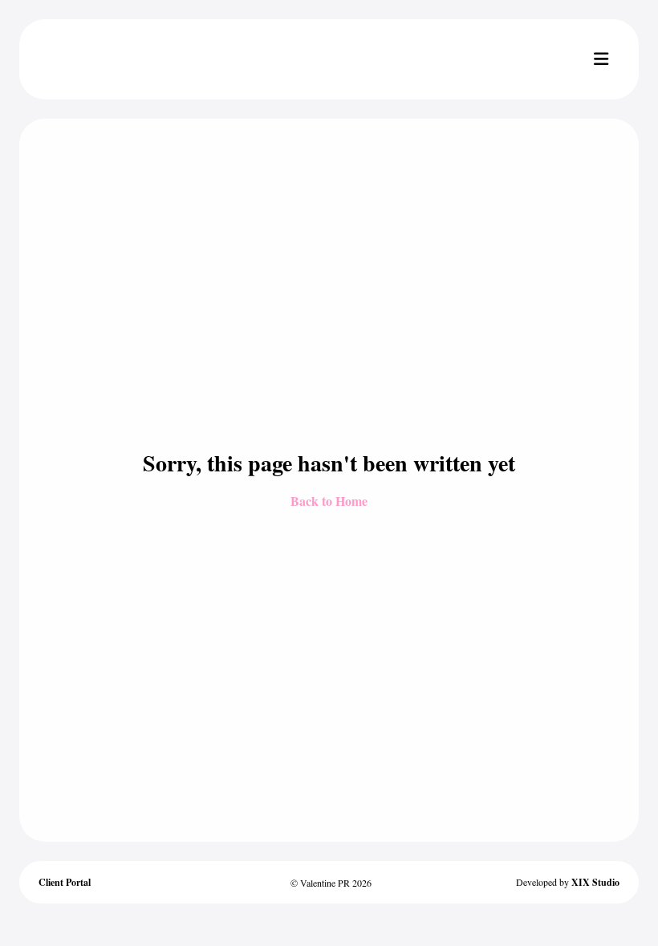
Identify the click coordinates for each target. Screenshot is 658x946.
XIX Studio (595, 882)
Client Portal (65, 882)
